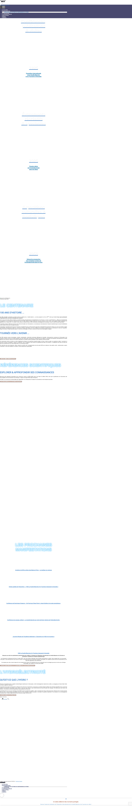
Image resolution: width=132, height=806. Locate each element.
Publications (5, 15)
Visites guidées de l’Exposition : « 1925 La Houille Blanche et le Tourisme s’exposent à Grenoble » (33, 586)
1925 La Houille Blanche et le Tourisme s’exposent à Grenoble (33, 653)
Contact (4, 17)
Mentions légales (19, 781)
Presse (4, 16)
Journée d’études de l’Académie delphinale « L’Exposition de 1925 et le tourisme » (33, 636)
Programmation (6, 11)
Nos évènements (6, 3)
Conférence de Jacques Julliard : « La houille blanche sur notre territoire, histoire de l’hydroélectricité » (33, 620)
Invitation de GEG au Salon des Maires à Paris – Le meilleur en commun (33, 570)
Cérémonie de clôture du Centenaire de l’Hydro (16, 12)
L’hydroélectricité (7, 14)
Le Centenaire (5, 13)
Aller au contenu (3, 0)
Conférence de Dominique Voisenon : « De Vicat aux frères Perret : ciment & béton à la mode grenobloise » (33, 603)
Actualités (5, 9)
